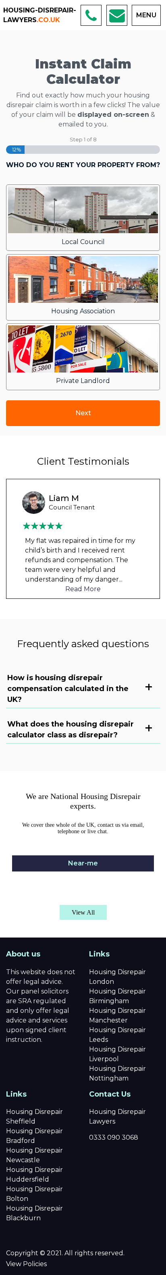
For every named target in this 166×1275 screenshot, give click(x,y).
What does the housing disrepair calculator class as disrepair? (70, 729)
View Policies (26, 1264)
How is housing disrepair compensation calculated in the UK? (68, 688)
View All (83, 912)
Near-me (83, 863)
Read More (83, 589)
